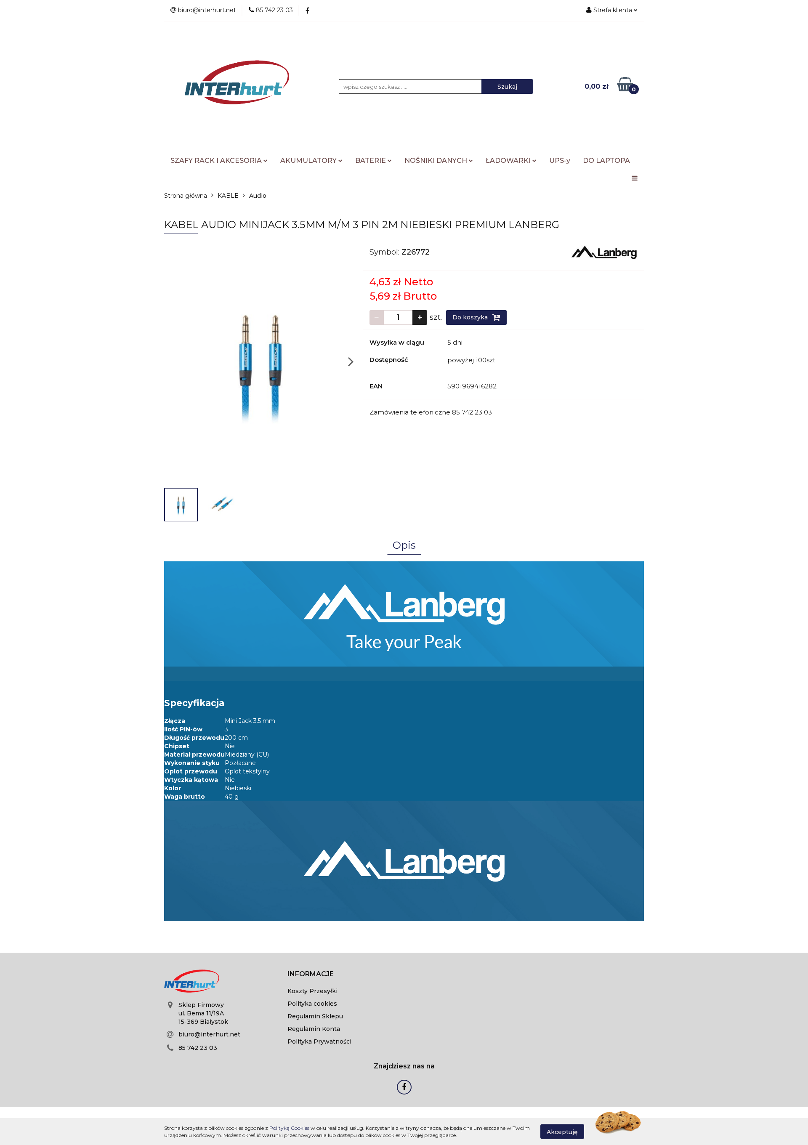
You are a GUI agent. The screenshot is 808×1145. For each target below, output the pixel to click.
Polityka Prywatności (319, 1041)
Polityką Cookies (289, 1128)
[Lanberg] (604, 251)
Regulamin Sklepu (315, 1016)
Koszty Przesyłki (312, 991)
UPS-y (559, 161)
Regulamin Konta (313, 1029)
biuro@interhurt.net (209, 1034)
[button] (310, 974)
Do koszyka (470, 317)
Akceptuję (562, 1131)
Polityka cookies (312, 1003)
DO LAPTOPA (606, 161)
